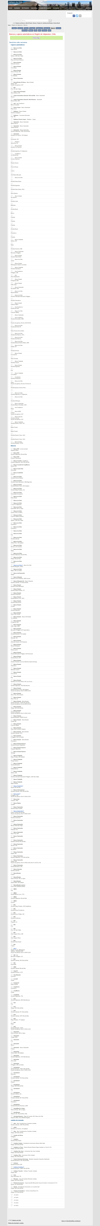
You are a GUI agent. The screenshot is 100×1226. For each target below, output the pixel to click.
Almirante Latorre (16, 669)
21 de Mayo (16, 67)
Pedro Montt (16, 48)
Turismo (26, 28)
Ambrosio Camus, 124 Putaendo (19, 641)
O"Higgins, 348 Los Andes (17, 1064)
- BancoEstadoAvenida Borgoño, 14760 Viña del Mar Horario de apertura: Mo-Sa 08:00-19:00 (21, 703)
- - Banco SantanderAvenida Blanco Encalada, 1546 (18, 404)
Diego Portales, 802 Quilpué (18, 756)
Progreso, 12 (14, 921)
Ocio (39, 30)
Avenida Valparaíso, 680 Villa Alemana (20, 999)
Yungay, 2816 (15, 1036)
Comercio (44, 30)
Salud (35, 30)
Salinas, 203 (16, 772)
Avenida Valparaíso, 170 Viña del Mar (20, 856)
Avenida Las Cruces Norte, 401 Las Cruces (21, 681)
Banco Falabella (18, 786)
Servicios (58, 28)
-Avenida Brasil (14, 208)
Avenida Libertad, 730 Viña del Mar (19, 1077)
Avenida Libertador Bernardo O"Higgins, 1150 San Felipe (25, 776)
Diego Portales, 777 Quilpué (18, 1019)
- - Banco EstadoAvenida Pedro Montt (16, 256)
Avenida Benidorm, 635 (17, 866)
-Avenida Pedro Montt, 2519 (17, 188)
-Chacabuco (13, 232)
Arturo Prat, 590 (17, 833)
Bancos (53, 28)
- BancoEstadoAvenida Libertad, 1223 (20, 732)
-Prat (12, 369)
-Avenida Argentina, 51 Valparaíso (19, 150)
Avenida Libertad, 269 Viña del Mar (19, 959)
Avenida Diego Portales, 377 (18, 589)
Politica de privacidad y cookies (16, 1223)
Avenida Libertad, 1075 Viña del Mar (20, 1015)
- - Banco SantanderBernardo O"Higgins (17, 252)
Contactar (56, 8)
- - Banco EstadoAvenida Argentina (16, 366)
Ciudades (17, 8)
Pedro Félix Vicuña (16, 613)
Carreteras (34, 8)
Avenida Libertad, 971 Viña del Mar (19, 1011)
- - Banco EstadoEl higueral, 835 (16, 280)
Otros (49, 30)
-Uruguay (13, 216)
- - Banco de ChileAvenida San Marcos (16, 338)
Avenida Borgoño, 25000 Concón (19, 716)
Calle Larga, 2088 (16, 625)
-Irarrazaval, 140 (15, 138)
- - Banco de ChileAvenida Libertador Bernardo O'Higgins (20, 296)
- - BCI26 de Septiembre (15, 276)
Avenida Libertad (16, 538)
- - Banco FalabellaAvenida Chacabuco (17, 268)
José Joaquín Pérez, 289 (17, 933)
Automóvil (20, 28)
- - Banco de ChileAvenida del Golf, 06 (16, 326)
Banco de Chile (18, 565)
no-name (16, 1194)
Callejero (14, 28)
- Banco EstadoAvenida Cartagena (18, 112)
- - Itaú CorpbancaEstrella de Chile (17, 307)
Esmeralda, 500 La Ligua (17, 507)
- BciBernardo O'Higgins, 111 (17, 955)
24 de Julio (15, 1060)
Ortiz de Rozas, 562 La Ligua (18, 877)
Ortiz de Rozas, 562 (16, 71)
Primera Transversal (16, 457)
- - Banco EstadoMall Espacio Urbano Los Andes (18, 264)
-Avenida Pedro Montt (16, 180)
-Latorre (12, 170)
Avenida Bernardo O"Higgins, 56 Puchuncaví (22, 653)
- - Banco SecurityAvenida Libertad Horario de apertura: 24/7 (17, 418)
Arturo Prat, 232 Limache (17, 694)
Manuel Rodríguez (16, 645)
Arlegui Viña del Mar (16, 558)
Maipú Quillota (16, 782)
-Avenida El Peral (15, 350)
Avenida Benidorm (16, 764)
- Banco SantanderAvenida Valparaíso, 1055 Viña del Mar (20, 130)
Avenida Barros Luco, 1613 (17, 597)
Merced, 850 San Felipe (17, 825)
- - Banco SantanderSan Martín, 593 (17, 288)
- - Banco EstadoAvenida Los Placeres (16, 146)
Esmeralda (13, 963)
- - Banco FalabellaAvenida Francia (17, 362)
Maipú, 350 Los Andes (16, 570)
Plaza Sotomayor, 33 (16, 1175)
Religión (31, 30)
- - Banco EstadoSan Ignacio (16, 196)
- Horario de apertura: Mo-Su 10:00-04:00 (21, 322)
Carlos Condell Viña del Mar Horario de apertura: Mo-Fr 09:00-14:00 (21, 812)
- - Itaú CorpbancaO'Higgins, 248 (17, 272)
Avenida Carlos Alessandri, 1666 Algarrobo (21, 481)
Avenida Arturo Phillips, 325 (17, 913)
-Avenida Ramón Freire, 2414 (18, 434)
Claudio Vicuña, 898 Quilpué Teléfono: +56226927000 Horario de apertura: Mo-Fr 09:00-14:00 (21, 950)
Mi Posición (25, 8)
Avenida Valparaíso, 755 (17, 995)
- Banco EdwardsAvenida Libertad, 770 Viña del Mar (22, 581)
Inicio (10, 8)
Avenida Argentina (16, 609)
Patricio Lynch (16, 649)
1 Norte (13, 945)
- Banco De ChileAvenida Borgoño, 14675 (21, 566)
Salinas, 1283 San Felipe (17, 55)
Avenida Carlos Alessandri (17, 585)
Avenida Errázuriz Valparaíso (18, 744)
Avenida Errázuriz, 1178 (17, 971)
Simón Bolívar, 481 (18, 92)
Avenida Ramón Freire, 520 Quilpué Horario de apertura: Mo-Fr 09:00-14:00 (21, 689)
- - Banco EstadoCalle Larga (16, 284)
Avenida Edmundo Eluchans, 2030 (19, 1105)
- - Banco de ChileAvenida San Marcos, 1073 (17, 334)
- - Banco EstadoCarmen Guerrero (16, 158)
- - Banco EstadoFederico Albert (16, 303)
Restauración (39, 28)
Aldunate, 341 (16, 637)
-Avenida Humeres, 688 (16, 248)
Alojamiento (47, 28)
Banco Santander (18, 811)
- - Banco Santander (19, 315)
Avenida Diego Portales (17, 807)
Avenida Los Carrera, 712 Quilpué (19, 1128)
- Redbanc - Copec (25, 119)
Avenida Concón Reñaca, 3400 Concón (20, 577)
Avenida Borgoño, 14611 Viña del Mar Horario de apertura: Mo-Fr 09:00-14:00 (21, 1069)
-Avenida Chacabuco (16, 299)
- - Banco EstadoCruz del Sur (16, 354)
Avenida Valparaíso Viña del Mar (19, 453)
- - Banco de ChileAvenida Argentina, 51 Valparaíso (19, 393)
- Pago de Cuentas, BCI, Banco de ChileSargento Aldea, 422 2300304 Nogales (27, 1117)
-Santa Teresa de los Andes (17, 330)
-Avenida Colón (14, 200)
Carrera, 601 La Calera (16, 511)
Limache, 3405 (15, 799)
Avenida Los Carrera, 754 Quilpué (19, 134)
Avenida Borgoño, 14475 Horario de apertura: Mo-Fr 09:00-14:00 (21, 1028)
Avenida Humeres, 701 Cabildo (18, 633)
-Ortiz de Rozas (14, 166)
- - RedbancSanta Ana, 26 (15, 142)
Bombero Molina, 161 (16, 1093)
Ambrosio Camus (16, 63)
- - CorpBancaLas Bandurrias (16, 154)
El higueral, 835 (16, 621)
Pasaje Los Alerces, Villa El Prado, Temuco (26, 23)
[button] (74, 16)
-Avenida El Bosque (15, 400)
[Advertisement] (36, 14)
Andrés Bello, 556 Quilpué (17, 1052)
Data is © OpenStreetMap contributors (71, 1221)
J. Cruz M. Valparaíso (16, 504)
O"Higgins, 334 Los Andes (17, 736)
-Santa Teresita (14, 358)
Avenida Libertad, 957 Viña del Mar (19, 1097)
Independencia (16, 768)
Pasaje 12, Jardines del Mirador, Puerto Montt (48, 23)
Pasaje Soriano (16, 760)
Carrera (14, 901)
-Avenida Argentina (15, 184)
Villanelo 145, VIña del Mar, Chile (19, 1113)
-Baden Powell (14, 426)
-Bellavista (13, 204)
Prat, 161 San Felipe (16, 88)
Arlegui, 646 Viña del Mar (17, 1007)
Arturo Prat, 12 (16, 698)
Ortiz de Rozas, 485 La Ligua (18, 1032)
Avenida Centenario (16, 593)
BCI (14, 948)
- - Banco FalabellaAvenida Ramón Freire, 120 (17, 422)
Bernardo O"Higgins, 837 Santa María (20, 629)
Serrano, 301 (17, 844)
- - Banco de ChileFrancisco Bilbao (16, 311)
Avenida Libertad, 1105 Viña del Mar (20, 790)
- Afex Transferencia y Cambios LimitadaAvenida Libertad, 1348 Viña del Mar (23, 1124)
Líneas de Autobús (45, 8)
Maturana (15, 1073)
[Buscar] (50, 20)
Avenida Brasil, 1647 (16, 657)
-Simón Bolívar (14, 192)
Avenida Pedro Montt (16, 941)
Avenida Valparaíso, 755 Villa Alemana (20, 1056)
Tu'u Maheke (16, 75)
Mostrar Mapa (36, 37)
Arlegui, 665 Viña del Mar (17, 1085)
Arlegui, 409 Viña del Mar (17, 707)
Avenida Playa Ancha (16, 601)
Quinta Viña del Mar (16, 786)
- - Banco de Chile (18, 177)
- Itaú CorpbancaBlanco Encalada (17, 104)
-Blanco (12, 212)
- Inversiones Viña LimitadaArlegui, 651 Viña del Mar (23, 1156)
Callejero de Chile (16, 1220)
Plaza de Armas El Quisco (17, 59)
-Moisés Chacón (14, 162)
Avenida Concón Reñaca (17, 477)
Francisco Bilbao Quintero (17, 515)
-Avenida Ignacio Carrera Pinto (18, 387)
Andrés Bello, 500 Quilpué (17, 881)
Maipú (13, 1023)
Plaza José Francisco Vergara (18, 728)
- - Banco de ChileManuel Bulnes (16, 292)
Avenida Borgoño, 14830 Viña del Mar (20, 1167)
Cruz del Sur (16, 673)
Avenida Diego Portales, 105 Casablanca (21, 905)
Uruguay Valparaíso (18, 748)
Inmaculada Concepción (17, 493)
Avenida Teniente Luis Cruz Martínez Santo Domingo (24, 661)
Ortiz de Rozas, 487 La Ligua (18, 1109)
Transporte (32, 28)
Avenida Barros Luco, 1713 (17, 893)
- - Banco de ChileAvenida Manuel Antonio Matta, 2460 (20, 342)
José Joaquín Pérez (16, 937)
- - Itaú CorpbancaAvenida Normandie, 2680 (17, 318)
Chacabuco (16, 523)
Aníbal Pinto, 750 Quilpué (17, 542)
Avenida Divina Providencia (17, 909)
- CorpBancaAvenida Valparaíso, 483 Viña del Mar (20, 461)
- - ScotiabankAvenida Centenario (16, 377)
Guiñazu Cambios (18, 1167)
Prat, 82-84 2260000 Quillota (18, 885)
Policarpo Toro (17, 829)
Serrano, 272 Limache (16, 546)
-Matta (12, 244)
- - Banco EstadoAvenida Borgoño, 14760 (17, 442)
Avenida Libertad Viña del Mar (18, 840)
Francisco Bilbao (16, 724)
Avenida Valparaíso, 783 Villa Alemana (20, 685)
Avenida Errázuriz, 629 (16, 1163)
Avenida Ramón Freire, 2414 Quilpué (20, 485)
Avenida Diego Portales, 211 (18, 489)
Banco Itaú (16, 794)
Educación (24, 30)
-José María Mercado (16, 174)
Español (88, 8)
